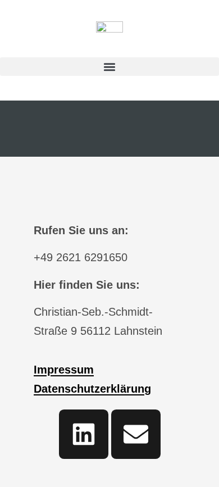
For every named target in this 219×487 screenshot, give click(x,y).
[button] (109, 66)
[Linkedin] (83, 434)
